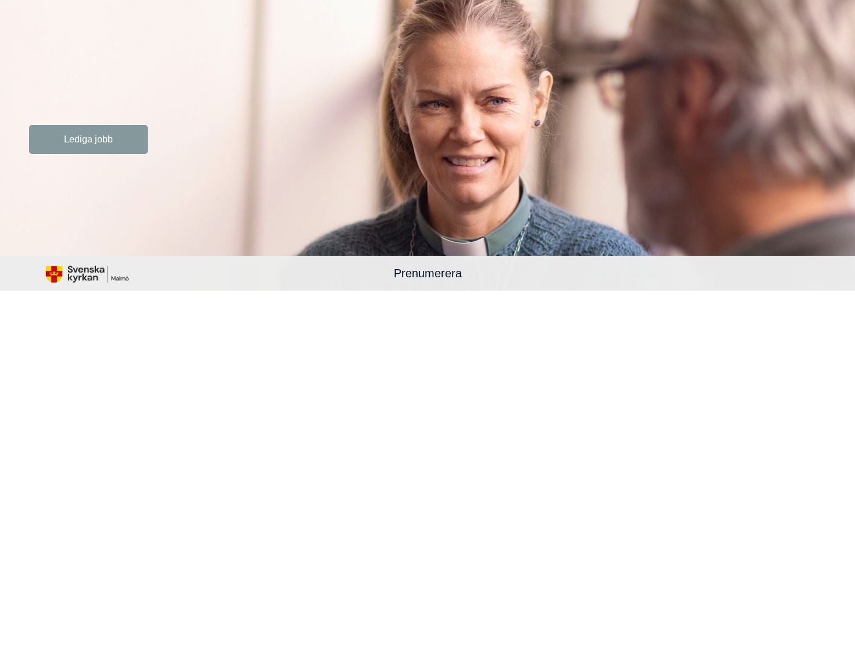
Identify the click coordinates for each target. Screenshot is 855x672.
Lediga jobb (88, 139)
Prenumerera (428, 273)
